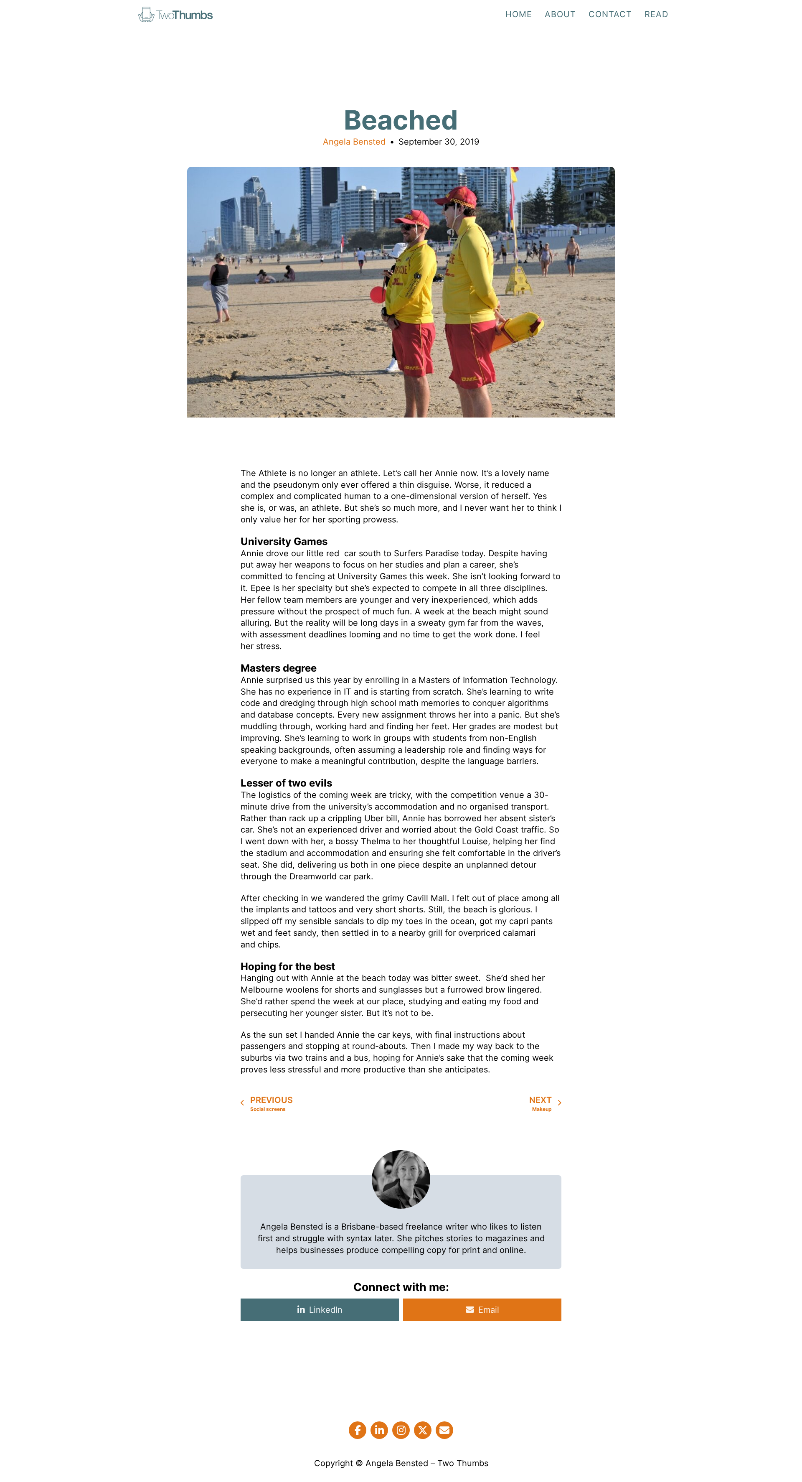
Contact (610, 14)
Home (518, 14)
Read (656, 14)
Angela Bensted (354, 142)
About (560, 14)
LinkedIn (326, 1310)
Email (488, 1310)
